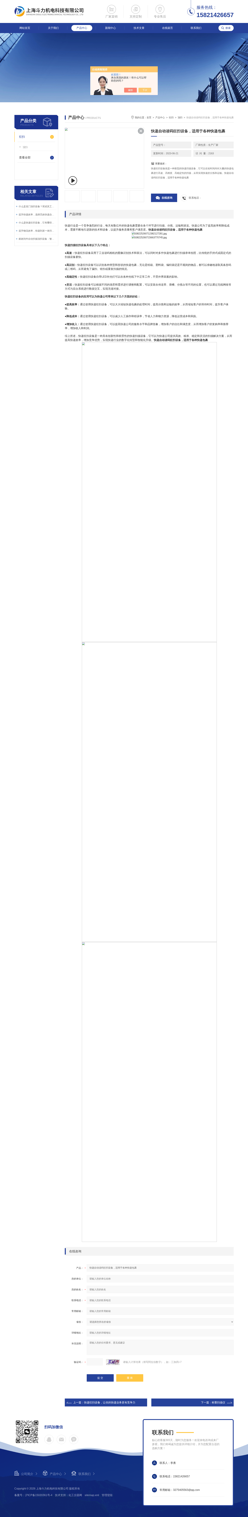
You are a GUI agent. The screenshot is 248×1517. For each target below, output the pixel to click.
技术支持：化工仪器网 (68, 1495)
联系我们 (196, 27)
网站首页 (24, 27)
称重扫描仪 (218, 1402)
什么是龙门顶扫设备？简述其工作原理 (37, 206)
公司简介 (27, 1474)
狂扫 (22, 136)
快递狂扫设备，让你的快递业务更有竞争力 (109, 1402)
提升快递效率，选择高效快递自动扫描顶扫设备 (37, 214)
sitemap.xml (92, 1495)
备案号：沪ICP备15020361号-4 (33, 1495)
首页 (149, 117)
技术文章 (139, 27)
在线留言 (167, 27)
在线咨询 (167, 197)
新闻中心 (110, 27)
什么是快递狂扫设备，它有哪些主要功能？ (37, 222)
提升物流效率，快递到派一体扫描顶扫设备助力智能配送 (37, 230)
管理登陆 (107, 1495)
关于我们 (53, 27)
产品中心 (81, 27)
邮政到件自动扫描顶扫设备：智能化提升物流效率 (37, 238)
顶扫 (25, 147)
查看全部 (25, 157)
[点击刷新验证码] (113, 1362)
